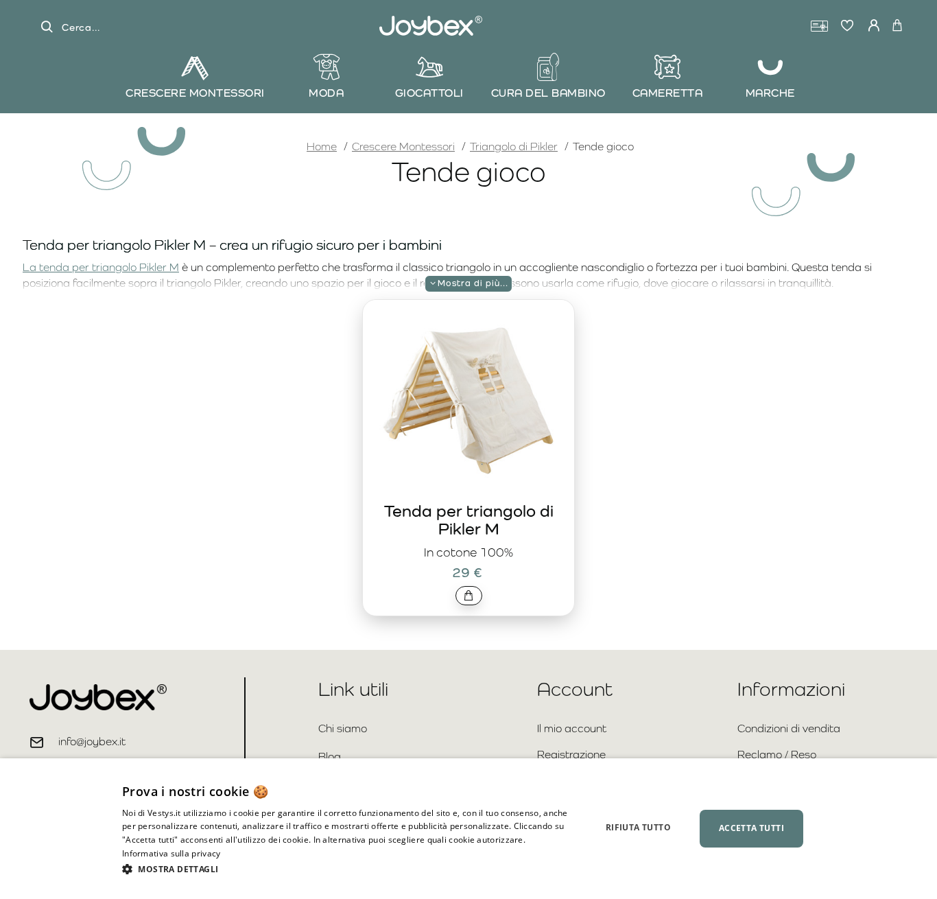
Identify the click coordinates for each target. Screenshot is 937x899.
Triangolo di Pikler (514, 146)
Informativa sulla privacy (171, 853)
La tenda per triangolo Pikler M (101, 267)
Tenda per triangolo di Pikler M (469, 520)
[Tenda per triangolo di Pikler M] (468, 401)
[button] (468, 595)
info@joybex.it (92, 741)
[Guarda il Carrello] (897, 26)
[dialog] (468, 828)
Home (322, 146)
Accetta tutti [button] (751, 828)
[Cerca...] (46, 27)
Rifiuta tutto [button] (638, 827)
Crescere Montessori (403, 146)
